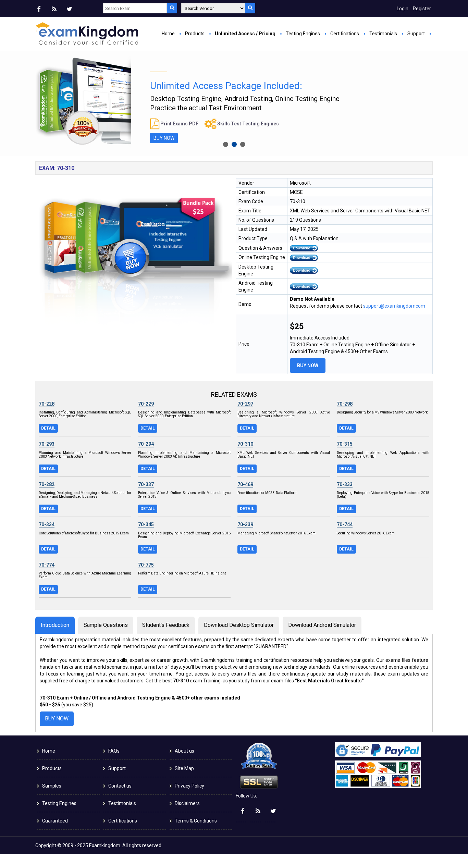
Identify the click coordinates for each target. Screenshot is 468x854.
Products (195, 33)
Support (416, 33)
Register (422, 8)
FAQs (114, 751)
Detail (48, 428)
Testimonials (383, 33)
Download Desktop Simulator (239, 625)
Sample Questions (106, 625)
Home (168, 33)
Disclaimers (187, 803)
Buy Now (307, 365)
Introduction (55, 625)
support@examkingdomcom (394, 306)
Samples (51, 786)
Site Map (184, 768)
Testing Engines (303, 33)
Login (402, 8)
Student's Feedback (165, 625)
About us (184, 751)
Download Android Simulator (322, 625)
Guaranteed (55, 821)
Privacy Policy (189, 786)
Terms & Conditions (196, 821)
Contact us (120, 786)
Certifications (344, 33)
